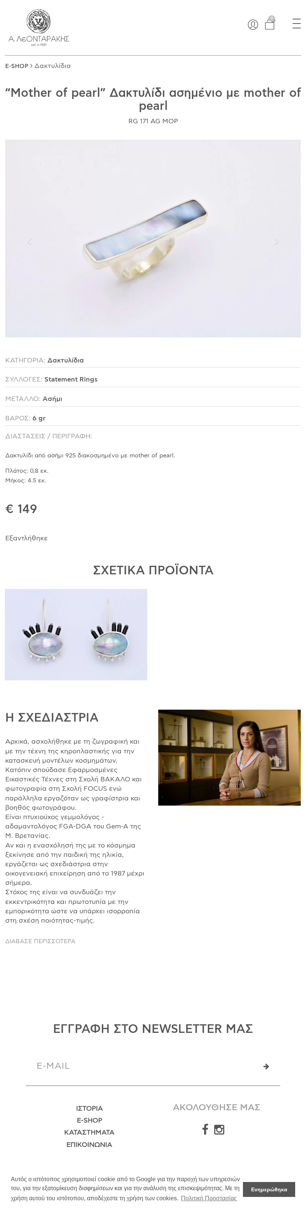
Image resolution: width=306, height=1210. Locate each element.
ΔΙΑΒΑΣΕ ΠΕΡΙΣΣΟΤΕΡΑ (40, 941)
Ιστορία (89, 1108)
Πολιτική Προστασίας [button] (209, 1198)
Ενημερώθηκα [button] (269, 1189)
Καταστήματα (89, 1132)
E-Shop (89, 1120)
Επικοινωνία (89, 1145)
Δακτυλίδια (52, 66)
